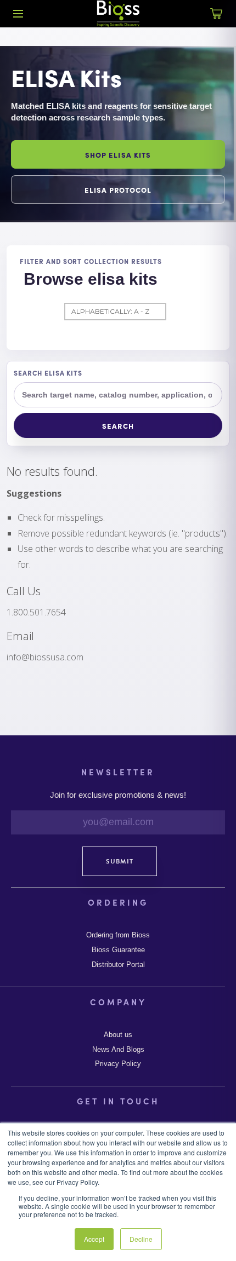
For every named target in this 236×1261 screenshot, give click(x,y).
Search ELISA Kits (48, 373)
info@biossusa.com (45, 657)
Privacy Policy (118, 1064)
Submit (119, 861)
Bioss (118, 13)
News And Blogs (118, 1049)
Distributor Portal (118, 965)
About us (118, 1035)
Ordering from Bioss (118, 935)
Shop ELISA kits (118, 154)
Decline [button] (141, 1238)
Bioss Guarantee (118, 950)
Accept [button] (94, 1238)
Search (117, 426)
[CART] (216, 20)
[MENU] (18, 13)
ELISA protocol (118, 190)
